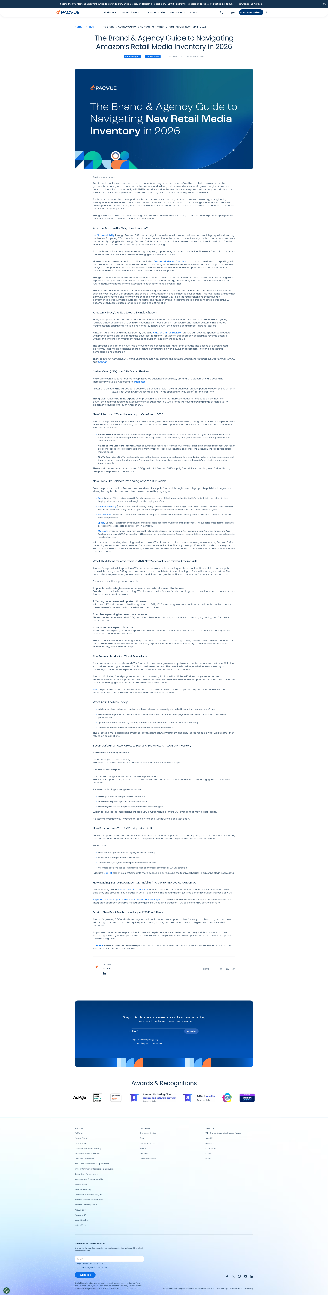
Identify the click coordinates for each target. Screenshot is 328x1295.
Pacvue (173, 56)
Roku (100, 498)
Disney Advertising (107, 506)
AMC (95, 689)
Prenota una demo (251, 12)
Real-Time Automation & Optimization (92, 1163)
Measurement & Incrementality (89, 1179)
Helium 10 (79, 1225)
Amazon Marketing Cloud (86, 1204)
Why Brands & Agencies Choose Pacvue (223, 1133)
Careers (209, 1153)
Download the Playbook (251, 3)
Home (79, 26)
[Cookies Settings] (6, 1290)
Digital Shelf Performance (86, 1174)
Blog (91, 26)
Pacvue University (148, 1158)
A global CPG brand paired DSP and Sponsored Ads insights (127, 899)
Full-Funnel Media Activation (87, 1153)
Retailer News (152, 56)
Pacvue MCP (80, 1215)
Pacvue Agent (81, 1143)
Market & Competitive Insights (88, 1194)
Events (208, 1158)
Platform (79, 1133)
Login (232, 12)
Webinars (144, 1153)
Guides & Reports (147, 1143)
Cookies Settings (220, 1288)
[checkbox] (164, 1043)
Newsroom (210, 1143)
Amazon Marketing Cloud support (173, 261)
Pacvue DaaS (80, 1210)
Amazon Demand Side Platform (89, 1199)
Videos (143, 1148)
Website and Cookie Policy (241, 1288)
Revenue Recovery (83, 1189)
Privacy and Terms (203, 1288)
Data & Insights (132, 56)
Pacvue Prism (81, 1138)
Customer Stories (155, 12)
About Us (209, 1138)
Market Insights (81, 1220)
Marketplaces (81, 1184)
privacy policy (152, 1040)
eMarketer (139, 381)
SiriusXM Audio (105, 514)
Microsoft (103, 531)
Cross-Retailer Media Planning (88, 1148)
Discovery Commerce (84, 1158)
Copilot (108, 873)
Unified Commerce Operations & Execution (94, 1169)
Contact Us (211, 1148)
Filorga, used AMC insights (133, 889)
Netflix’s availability (103, 235)
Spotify (101, 522)
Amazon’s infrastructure (167, 332)
